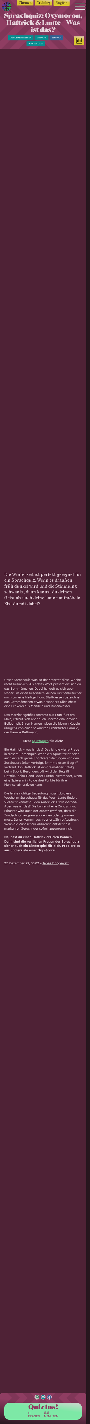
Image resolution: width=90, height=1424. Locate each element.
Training (43, 2)
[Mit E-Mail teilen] (43, 1397)
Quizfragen (40, 741)
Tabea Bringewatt (55, 863)
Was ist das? (35, 43)
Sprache (41, 37)
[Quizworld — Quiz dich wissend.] (7, 8)
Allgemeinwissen (21, 37)
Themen (25, 2)
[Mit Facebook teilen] (49, 1397)
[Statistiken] (79, 40)
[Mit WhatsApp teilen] (37, 1397)
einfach (56, 37)
